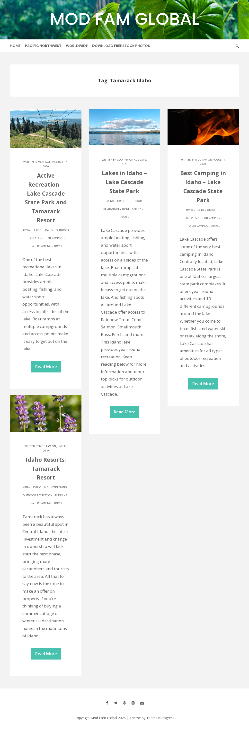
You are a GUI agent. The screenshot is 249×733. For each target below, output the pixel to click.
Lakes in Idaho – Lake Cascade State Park (124, 182)
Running (61, 495)
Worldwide (77, 45)
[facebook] (107, 703)
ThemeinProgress (160, 717)
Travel (58, 246)
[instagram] (133, 703)
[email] (142, 703)
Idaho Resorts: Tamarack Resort (46, 468)
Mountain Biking (55, 487)
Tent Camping (54, 238)
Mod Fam (44, 162)
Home (15, 45)
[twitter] (116, 703)
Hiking (37, 230)
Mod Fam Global (124, 19)
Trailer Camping (40, 246)
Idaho (48, 230)
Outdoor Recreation (37, 495)
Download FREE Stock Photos (121, 45)
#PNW (26, 230)
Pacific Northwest (43, 45)
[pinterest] (124, 703)
